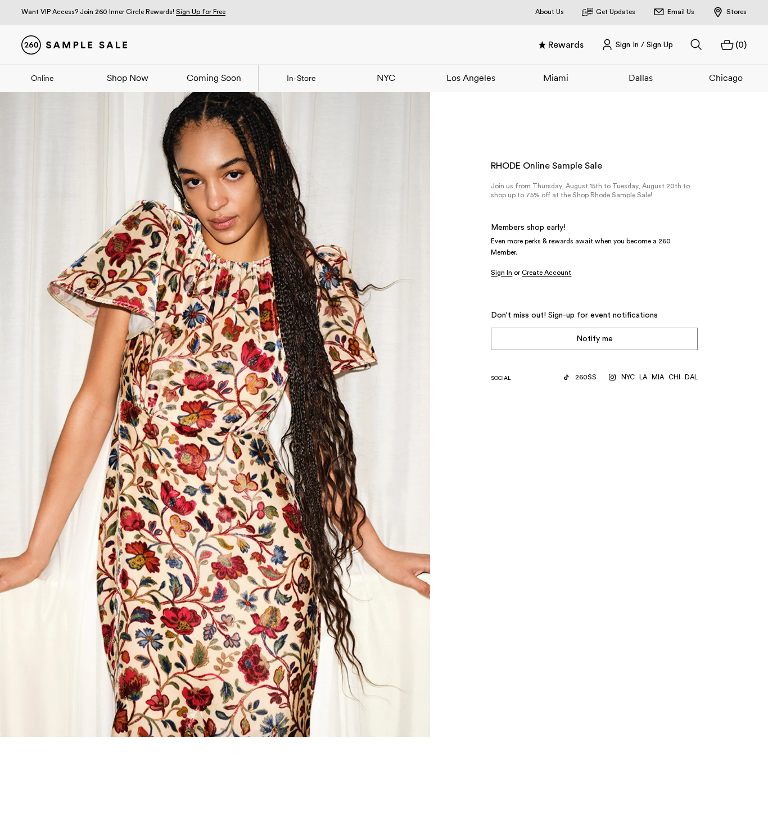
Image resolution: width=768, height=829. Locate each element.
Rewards (566, 44)
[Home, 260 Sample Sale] (74, 45)
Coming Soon (214, 77)
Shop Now (127, 77)
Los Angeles (470, 77)
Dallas (641, 77)
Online (42, 78)
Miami (555, 77)
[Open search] (696, 45)
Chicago (726, 77)
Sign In (501, 272)
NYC (386, 77)
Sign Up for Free (200, 11)
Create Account (546, 272)
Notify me (594, 339)
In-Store (301, 78)
